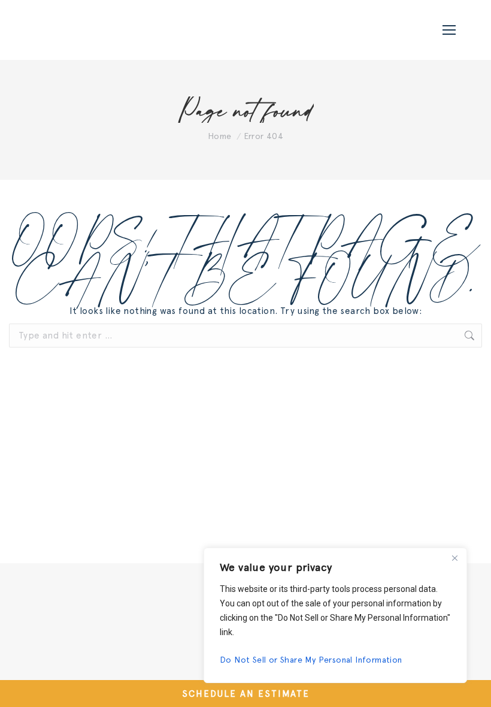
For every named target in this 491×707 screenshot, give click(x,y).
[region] (335, 615)
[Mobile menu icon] (449, 30)
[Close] (454, 558)
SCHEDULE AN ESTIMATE (246, 693)
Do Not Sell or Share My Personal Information (311, 659)
